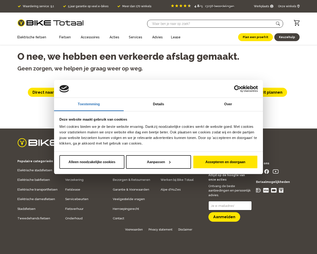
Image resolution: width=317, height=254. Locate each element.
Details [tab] (158, 104)
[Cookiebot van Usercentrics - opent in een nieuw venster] (237, 88)
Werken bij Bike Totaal (177, 179)
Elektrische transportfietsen (37, 189)
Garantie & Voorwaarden (131, 189)
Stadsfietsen (26, 209)
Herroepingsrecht (126, 209)
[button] (278, 24)
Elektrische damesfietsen (36, 199)
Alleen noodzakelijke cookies (91, 162)
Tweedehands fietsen (33, 218)
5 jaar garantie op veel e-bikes (88, 6)
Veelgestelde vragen (129, 199)
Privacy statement (160, 229)
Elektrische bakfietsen (33, 179)
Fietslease (72, 189)
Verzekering (74, 179)
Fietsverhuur (74, 209)
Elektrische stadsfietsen (34, 170)
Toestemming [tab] (89, 104)
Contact (118, 218)
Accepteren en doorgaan (225, 162)
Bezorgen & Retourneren (131, 179)
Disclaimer (185, 229)
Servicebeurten (76, 199)
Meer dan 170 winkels (136, 6)
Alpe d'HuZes (171, 189)
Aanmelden (224, 217)
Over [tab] (228, 104)
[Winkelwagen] (297, 23)
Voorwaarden (134, 229)
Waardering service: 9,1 (38, 6)
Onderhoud (74, 218)
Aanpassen (156, 162)
